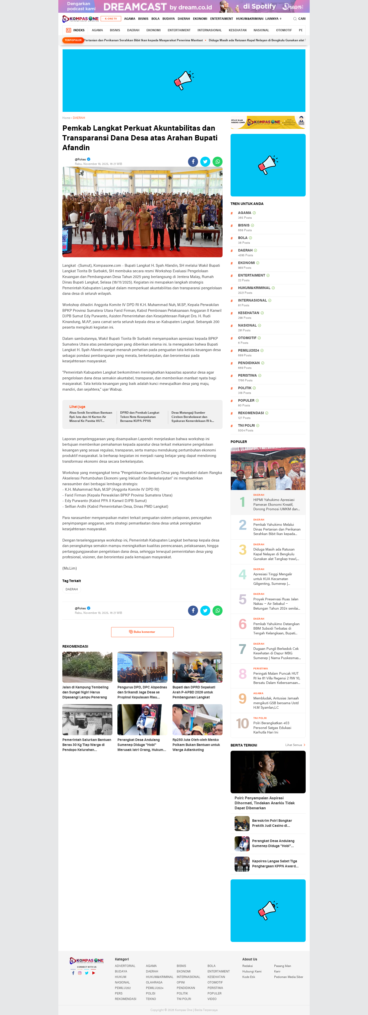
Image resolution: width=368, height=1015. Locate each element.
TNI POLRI (246, 426)
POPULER (246, 401)
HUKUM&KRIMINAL (250, 19)
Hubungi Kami (252, 971)
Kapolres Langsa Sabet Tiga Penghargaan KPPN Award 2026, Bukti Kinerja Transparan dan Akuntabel (274, 864)
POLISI (150, 993)
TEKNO (151, 999)
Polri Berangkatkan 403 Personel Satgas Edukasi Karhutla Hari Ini (272, 727)
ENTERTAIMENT (221, 19)
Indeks (79, 30)
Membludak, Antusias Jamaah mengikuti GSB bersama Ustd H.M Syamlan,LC (276, 703)
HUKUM (120, 977)
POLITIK (244, 388)
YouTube (93, 979)
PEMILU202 (123, 988)
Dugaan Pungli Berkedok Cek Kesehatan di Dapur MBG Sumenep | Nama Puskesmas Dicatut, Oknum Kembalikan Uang (276, 654)
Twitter (86, 979)
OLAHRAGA (154, 982)
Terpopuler (73, 40)
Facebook (73, 979)
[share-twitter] (205, 162)
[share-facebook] (193, 162)
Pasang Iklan (282, 966)
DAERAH (184, 19)
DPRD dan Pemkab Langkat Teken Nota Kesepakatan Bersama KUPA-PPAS (139, 417)
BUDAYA (168, 19)
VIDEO (212, 999)
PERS (118, 993)
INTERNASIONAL (210, 30)
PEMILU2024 (248, 351)
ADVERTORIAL (125, 966)
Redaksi (247, 966)
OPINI (181, 982)
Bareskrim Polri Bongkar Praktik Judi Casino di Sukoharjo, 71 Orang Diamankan (272, 824)
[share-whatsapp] (218, 162)
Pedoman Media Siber (288, 977)
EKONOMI (200, 19)
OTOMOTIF (284, 30)
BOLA (155, 19)
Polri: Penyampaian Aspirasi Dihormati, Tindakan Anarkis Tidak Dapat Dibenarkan (265, 803)
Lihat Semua (293, 745)
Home (66, 118)
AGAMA (129, 19)
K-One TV (111, 19)
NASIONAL (261, 30)
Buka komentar (144, 632)
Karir (277, 971)
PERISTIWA (247, 376)
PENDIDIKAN (249, 363)
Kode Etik (248, 977)
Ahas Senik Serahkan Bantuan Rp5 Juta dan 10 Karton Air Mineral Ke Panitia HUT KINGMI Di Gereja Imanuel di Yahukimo (90, 417)
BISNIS (143, 19)
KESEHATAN (238, 30)
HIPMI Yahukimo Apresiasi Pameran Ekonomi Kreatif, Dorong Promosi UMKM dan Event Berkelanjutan (275, 505)
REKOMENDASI (251, 413)
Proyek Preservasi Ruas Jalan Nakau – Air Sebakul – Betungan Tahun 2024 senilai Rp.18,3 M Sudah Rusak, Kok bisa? (275, 604)
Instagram (79, 979)
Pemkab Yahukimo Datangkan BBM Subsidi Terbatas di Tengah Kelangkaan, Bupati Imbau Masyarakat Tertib (276, 629)
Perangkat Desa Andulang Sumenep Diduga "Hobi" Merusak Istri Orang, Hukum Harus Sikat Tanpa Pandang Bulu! (275, 844)
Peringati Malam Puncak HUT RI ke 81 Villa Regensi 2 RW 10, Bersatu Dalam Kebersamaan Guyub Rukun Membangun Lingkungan (276, 679)
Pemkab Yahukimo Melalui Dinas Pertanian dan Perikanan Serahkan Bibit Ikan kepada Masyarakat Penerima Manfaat (97, 40)
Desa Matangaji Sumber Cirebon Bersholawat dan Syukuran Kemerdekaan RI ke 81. (192, 417)
